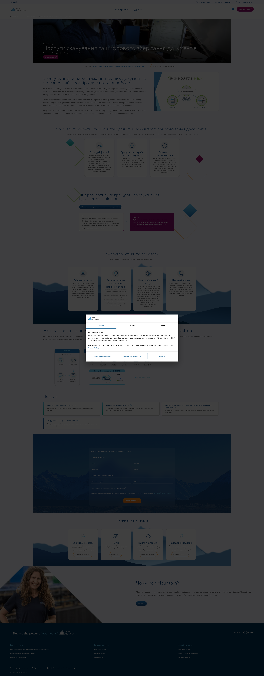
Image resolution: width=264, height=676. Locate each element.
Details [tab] (132, 325)
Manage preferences (130, 356)
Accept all (161, 356)
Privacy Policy (93, 348)
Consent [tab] (101, 325)
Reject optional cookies (102, 356)
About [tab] (163, 325)
